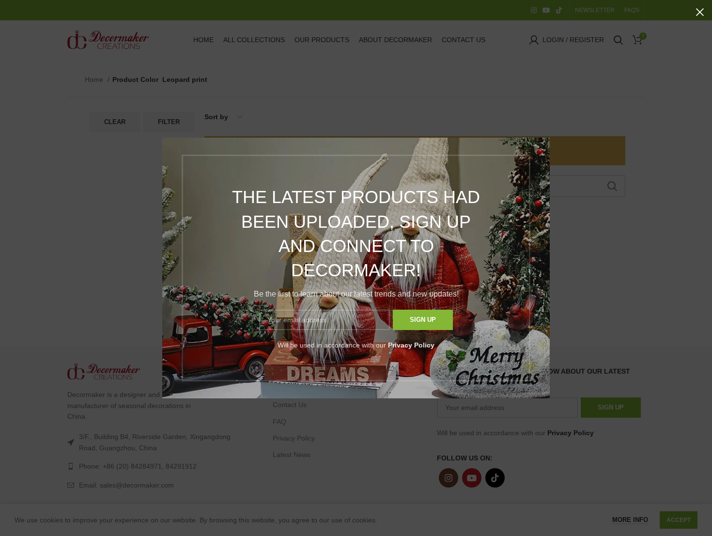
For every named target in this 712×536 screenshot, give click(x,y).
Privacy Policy (411, 345)
